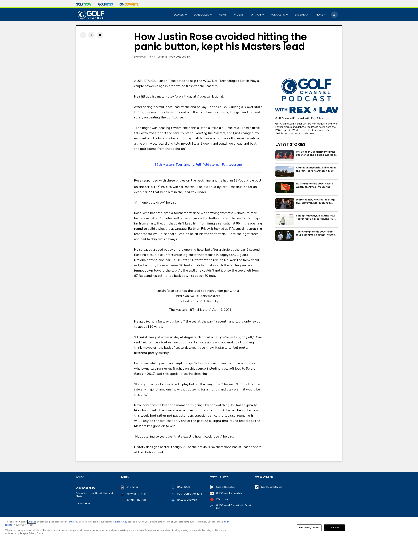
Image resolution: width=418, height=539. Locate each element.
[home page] (91, 15)
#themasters (210, 296)
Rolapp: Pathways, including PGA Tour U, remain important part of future (315, 217)
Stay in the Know (85, 487)
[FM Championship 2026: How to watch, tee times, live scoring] (284, 187)
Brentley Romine (146, 56)
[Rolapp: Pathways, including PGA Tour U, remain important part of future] (284, 219)
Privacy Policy (120, 521)
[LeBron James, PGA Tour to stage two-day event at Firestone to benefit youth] (284, 203)
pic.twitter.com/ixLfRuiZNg (198, 301)
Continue (334, 527)
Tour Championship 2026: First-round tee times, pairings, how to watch (315, 233)
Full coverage (232, 164)
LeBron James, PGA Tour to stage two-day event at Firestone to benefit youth (315, 201)
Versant (32, 521)
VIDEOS (239, 15)
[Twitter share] (91, 35)
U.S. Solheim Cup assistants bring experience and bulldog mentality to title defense (316, 153)
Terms (70, 521)
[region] (209, 528)
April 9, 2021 (222, 309)
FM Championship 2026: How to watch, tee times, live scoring (314, 185)
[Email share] (100, 35)
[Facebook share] (83, 35)
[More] (334, 14)
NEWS (223, 15)
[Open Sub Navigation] (186, 15)
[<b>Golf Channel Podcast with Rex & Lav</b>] (306, 96)
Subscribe (84, 503)
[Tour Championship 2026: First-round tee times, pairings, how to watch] (284, 235)
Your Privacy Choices (309, 527)
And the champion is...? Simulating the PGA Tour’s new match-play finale (316, 169)
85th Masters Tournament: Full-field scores (186, 164)
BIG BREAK (301, 15)
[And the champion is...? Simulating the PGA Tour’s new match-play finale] (284, 171)
